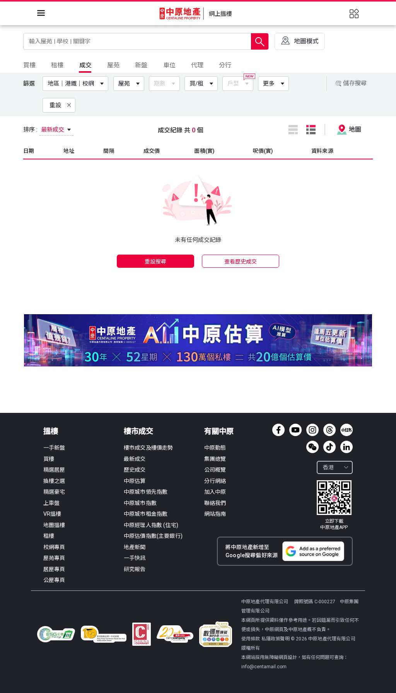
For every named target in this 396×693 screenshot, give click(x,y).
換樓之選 (54, 481)
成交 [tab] (85, 65)
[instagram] (312, 430)
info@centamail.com (264, 666)
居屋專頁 (54, 569)
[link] (334, 505)
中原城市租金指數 (145, 514)
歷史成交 (135, 470)
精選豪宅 (54, 492)
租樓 (48, 536)
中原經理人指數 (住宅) (151, 525)
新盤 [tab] (141, 65)
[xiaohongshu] (346, 430)
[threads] (329, 430)
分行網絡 (215, 481)
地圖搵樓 (54, 525)
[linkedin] (346, 447)
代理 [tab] (197, 65)
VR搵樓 (52, 514)
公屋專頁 (54, 580)
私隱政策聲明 (275, 639)
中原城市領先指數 (145, 492)
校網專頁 (54, 547)
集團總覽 (215, 459)
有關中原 (219, 431)
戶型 (233, 83)
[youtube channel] (295, 430)
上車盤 (51, 503)
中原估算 (135, 481)
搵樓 (50, 431)
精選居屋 (54, 470)
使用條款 (251, 639)
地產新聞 (135, 547)
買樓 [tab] (29, 65)
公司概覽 (215, 470)
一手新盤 (54, 448)
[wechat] (312, 447)
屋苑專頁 (54, 558)
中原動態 (215, 448)
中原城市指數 (140, 503)
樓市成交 (138, 431)
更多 (269, 83)
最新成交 (135, 459)
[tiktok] (329, 447)
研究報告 (135, 569)
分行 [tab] (225, 65)
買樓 (48, 459)
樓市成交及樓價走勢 (148, 448)
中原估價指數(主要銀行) (153, 536)
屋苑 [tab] (113, 65)
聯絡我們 (215, 503)
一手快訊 (135, 558)
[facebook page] (278, 430)
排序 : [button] (44, 129)
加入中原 (215, 492)
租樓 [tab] (57, 65)
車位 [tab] (169, 65)
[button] (77, 83)
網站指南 (215, 514)
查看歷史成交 (240, 261)
